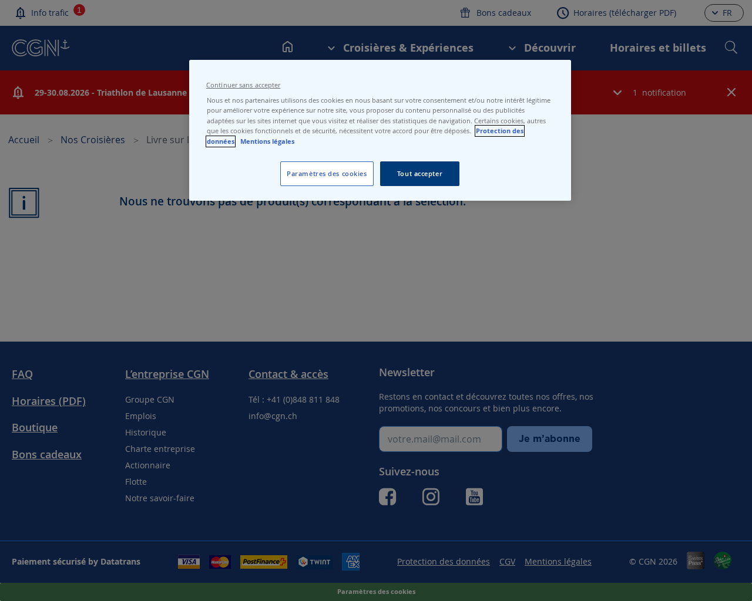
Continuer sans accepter (243, 85)
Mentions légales (267, 141)
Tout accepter (419, 173)
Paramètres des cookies (327, 173)
